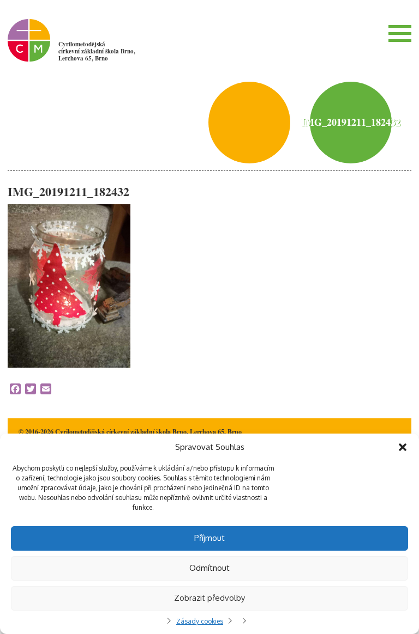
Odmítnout (209, 568)
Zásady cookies (199, 621)
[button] (402, 447)
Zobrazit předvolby (209, 598)
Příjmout (209, 538)
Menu (399, 33)
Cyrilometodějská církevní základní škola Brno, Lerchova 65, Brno (96, 51)
